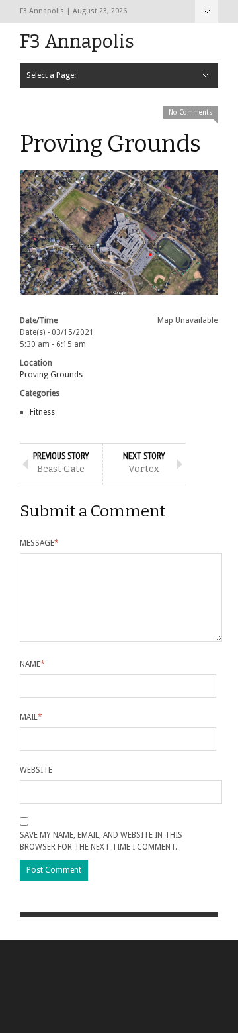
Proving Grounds (51, 374)
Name (32, 664)
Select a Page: (206, 11)
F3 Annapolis (77, 41)
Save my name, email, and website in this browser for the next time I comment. (101, 841)
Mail (31, 717)
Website (36, 770)
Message (39, 543)
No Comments (190, 112)
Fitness (42, 412)
